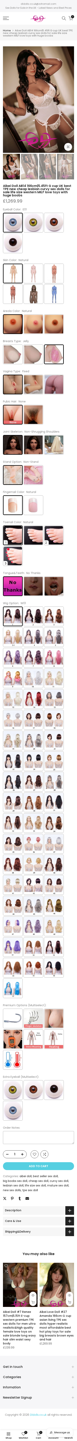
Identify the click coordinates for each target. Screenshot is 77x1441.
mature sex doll (58, 1185)
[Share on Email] (27, 1198)
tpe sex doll (30, 1190)
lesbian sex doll (13, 1185)
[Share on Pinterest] (12, 1198)
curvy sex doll (59, 1181)
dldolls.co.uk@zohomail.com (38, 4)
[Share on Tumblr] (20, 1198)
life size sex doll (35, 1185)
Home (7, 30)
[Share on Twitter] (5, 1198)
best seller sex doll (45, 1176)
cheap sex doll (38, 1181)
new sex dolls (12, 1190)
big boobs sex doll (15, 1181)
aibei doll (26, 1176)
